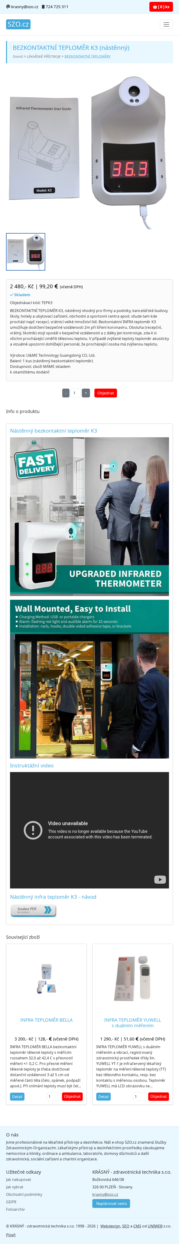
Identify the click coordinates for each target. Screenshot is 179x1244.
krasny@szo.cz (24, 6)
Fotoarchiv (15, 1209)
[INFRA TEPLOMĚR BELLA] (46, 979)
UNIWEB (155, 1226)
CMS (137, 1226)
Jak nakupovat (18, 1179)
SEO (125, 1226)
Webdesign (110, 1226)
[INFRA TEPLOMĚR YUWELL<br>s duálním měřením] (133, 978)
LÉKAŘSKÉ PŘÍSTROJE (44, 56)
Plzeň (11, 1234)
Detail (17, 1096)
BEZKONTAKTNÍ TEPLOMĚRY (87, 56)
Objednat (105, 393)
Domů (18, 56)
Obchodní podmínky (24, 1194)
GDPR (11, 1201)
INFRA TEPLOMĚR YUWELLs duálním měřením (132, 1023)
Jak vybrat (14, 1187)
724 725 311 (57, 6)
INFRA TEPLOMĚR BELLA (46, 1020)
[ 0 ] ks (163, 6)
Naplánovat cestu (111, 1203)
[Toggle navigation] (166, 24)
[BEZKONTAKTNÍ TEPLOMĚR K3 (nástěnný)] (87, 151)
